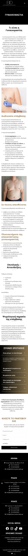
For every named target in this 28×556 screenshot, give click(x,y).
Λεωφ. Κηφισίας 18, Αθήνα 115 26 (15, 463)
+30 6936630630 (14, 490)
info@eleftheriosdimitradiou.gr (15, 469)
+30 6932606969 (14, 467)
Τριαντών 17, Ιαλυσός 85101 (15, 506)
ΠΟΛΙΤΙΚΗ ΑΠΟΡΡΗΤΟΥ (14, 541)
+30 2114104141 (14, 465)
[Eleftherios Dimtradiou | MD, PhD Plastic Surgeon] (9, 3)
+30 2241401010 (14, 486)
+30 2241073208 (14, 488)
